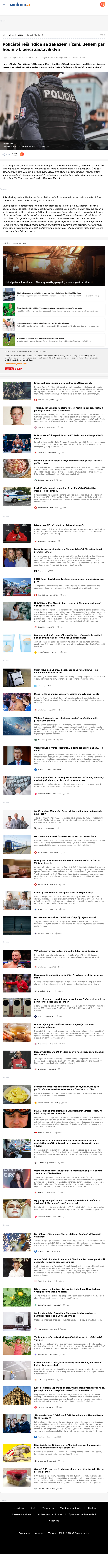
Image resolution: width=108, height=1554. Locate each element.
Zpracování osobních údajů (82, 1514)
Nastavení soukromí (22, 1514)
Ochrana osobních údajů (50, 1514)
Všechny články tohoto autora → (17, 364)
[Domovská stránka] (4, 35)
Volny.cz (52, 1533)
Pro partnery (18, 1508)
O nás (33, 1508)
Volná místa (48, 1508)
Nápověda (54, 1520)
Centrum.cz (24, 1533)
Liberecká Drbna (16, 35)
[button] (18, 154)
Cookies (92, 1508)
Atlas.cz (39, 1533)
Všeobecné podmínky (71, 1508)
